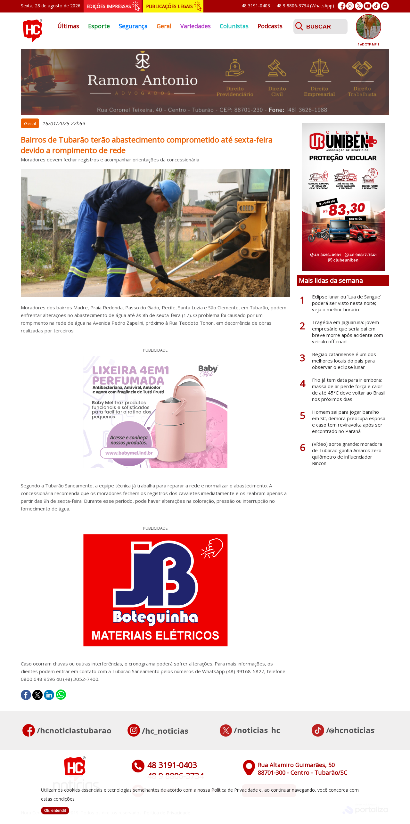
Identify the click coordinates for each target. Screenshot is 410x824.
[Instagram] (350, 6)
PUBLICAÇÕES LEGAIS (169, 6)
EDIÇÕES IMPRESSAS (108, 6)
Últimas (68, 26)
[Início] (32, 40)
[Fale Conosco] (385, 6)
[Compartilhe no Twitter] (37, 695)
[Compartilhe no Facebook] (26, 695)
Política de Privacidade (234, 790)
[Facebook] (341, 6)
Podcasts (270, 26)
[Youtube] (367, 6)
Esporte (99, 26)
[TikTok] (376, 6)
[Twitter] (359, 6)
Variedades (195, 26)
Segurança (133, 26)
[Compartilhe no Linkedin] (49, 695)
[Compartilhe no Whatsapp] (60, 695)
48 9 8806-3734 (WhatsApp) (305, 6)
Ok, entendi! (55, 810)
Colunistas (234, 26)
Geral (164, 26)
